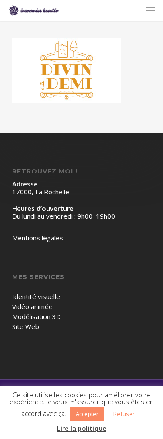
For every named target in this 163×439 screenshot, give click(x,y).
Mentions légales (37, 238)
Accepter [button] (87, 414)
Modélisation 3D (36, 316)
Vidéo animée (32, 306)
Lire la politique (81, 428)
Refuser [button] (124, 414)
